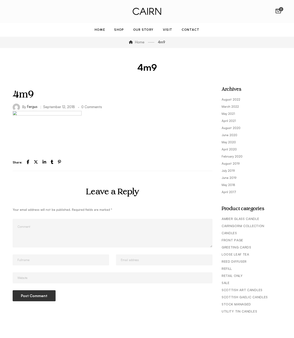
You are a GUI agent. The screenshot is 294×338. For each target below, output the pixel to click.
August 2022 (231, 99)
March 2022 (230, 106)
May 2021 (228, 113)
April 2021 (229, 121)
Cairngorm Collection (243, 226)
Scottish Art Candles (242, 290)
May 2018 (228, 185)
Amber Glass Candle (240, 219)
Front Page (232, 240)
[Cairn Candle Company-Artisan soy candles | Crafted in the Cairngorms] (147, 11)
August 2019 (231, 163)
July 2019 (228, 170)
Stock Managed (236, 304)
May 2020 (229, 142)
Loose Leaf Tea (235, 254)
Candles (229, 233)
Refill (227, 268)
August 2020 (231, 128)
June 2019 (229, 178)
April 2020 (229, 149)
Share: (17, 162)
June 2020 (229, 135)
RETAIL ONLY (232, 276)
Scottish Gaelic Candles (245, 297)
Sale (226, 283)
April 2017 (229, 192)
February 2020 (232, 156)
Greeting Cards (236, 247)
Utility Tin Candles (239, 311)
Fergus (32, 106)
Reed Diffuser (234, 261)
